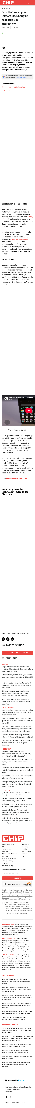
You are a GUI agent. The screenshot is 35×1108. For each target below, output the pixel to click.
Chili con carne (20, 943)
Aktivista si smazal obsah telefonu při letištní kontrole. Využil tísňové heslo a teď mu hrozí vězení (17, 770)
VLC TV (12, 967)
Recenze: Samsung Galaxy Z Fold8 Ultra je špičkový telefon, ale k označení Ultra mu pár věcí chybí (17, 720)
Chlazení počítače (22, 955)
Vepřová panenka (22, 938)
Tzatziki (20, 947)
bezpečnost (6, 749)
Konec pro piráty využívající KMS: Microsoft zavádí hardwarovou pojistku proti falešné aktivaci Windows (17, 784)
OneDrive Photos (21, 959)
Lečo (14, 949)
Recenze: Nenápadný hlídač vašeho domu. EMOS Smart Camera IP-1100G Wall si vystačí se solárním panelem (16, 989)
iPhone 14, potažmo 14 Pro (20, 239)
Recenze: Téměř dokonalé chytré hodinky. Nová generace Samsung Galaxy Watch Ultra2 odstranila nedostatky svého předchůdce (17, 729)
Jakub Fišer (5, 27)
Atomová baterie (20, 963)
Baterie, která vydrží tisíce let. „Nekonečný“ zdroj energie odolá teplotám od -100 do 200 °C (17, 677)
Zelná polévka (12, 947)
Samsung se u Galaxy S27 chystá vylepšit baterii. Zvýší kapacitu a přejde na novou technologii (16, 701)
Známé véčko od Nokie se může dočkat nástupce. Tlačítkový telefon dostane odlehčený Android (17, 981)
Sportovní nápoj (7, 945)
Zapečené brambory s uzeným (22, 951)
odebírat (17, 878)
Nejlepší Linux (6, 969)
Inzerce (24, 854)
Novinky (8, 8)
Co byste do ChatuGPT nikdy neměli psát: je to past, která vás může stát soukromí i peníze (17, 762)
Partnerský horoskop (21, 926)
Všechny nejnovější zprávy (17, 653)
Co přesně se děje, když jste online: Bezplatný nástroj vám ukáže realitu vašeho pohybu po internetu (16, 1005)
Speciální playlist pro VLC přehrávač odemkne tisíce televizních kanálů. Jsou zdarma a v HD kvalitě (15, 812)
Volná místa (6, 849)
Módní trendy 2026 (19, 932)
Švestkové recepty (23, 949)
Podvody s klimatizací (23, 967)
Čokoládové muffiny (22, 940)
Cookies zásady (7, 865)
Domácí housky (7, 951)
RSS (23, 856)
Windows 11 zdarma (24, 961)
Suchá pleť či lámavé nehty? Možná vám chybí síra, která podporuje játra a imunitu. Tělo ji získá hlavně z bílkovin (17, 1030)
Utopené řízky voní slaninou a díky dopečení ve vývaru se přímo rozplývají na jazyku (17, 1045)
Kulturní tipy (11, 930)
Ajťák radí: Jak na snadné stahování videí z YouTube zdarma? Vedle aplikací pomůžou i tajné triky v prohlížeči (17, 820)
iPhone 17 (5, 967)
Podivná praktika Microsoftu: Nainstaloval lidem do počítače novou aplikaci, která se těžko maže (16, 685)
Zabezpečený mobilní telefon (13, 87)
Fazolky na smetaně (8, 940)
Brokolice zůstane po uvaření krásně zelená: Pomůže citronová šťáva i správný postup (16, 1051)
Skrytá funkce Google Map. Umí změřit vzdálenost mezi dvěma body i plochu (14, 1018)
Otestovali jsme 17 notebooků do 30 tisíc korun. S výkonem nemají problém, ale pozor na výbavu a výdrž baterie (17, 997)
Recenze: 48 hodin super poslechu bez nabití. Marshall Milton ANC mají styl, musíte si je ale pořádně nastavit (17, 712)
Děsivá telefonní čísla (21, 924)
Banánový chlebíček (8, 943)
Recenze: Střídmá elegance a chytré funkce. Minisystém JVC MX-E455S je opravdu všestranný (17, 743)
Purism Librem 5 (8, 90)
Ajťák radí (20, 930)
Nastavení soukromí (9, 858)
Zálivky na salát (18, 945)
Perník (10, 949)
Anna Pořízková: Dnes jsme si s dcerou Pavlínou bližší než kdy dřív (17, 1057)
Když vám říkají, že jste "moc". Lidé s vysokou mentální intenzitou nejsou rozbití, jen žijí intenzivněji (16, 1064)
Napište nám (25, 633)
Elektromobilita (24, 965)
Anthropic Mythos (7, 963)
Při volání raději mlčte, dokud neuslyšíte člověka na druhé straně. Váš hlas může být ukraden (17, 1012)
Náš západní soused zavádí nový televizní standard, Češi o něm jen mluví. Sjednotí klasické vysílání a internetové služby (16, 693)
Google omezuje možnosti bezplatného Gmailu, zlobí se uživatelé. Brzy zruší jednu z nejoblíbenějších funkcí (17, 669)
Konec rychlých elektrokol (10, 957)
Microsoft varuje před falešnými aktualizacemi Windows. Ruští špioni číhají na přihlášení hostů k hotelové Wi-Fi (17, 753)
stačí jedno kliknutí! (21, 77)
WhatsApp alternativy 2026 (10, 934)
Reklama (5, 851)
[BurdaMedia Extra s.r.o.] (13, 838)
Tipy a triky (6, 790)
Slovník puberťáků (8, 926)
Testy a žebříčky (8, 708)
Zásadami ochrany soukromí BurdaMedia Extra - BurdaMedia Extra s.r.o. (17, 896)
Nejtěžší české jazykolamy (16, 928)
